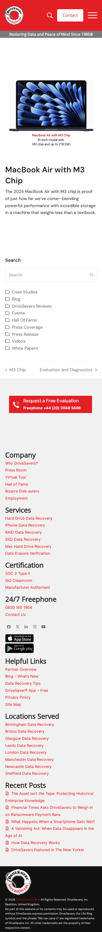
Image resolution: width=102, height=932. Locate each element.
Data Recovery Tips (23, 683)
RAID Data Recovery (23, 532)
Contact (70, 15)
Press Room (16, 470)
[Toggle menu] (92, 15)
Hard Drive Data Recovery (28, 518)
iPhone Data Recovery (25, 525)
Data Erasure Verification (27, 553)
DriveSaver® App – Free (26, 690)
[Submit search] (91, 275)
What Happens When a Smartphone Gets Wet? (53, 821)
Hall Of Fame (24, 320)
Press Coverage (27, 327)
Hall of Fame (16, 484)
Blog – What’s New (21, 676)
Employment (16, 498)
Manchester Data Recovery (29, 759)
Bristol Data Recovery (24, 731)
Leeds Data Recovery (24, 745)
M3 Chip (15, 370)
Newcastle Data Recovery (28, 766)
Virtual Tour (15, 477)
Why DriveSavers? (21, 463)
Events (18, 313)
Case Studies (24, 292)
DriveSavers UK (26, 899)
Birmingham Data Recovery (29, 724)
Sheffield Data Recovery (27, 773)
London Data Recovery (25, 752)
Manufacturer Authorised (27, 587)
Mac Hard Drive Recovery (28, 546)
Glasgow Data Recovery (27, 738)
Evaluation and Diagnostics (66, 370)
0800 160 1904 (18, 607)
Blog (16, 299)
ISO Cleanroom (18, 580)
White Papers (25, 348)
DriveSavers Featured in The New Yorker (47, 849)
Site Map (13, 704)
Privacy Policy (18, 697)
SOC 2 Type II (17, 573)
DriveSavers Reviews (32, 306)
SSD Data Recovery (23, 539)
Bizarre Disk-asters (22, 491)
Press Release (25, 334)
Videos (18, 341)
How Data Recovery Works (35, 842)
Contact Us (15, 614)
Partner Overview (21, 669)
